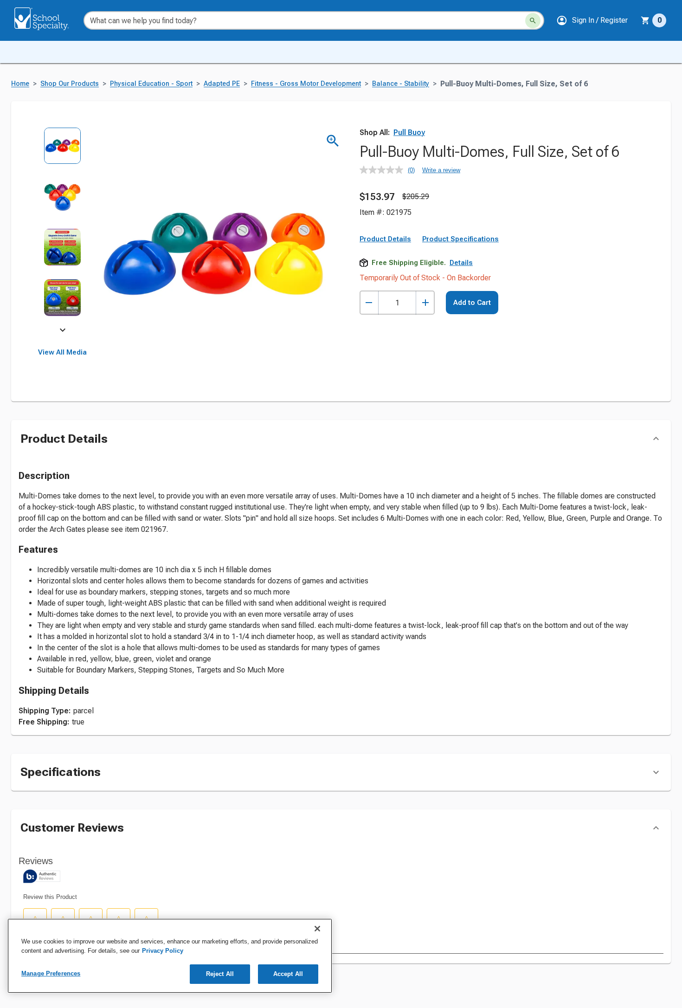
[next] (62, 331)
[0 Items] (645, 20)
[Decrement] (369, 303)
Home (20, 84)
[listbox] (62, 228)
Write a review (441, 170)
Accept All (288, 973)
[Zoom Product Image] (332, 141)
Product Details (385, 239)
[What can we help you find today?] (532, 20)
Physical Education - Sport (151, 84)
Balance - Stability (400, 84)
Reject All (220, 973)
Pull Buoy (409, 132)
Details (461, 262)
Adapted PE (222, 84)
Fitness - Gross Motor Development (306, 84)
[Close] (317, 928)
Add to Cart (472, 302)
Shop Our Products (69, 84)
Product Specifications (460, 239)
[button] (592, 20)
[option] (62, 152)
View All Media (62, 352)
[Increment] (425, 303)
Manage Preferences (50, 973)
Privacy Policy (162, 950)
